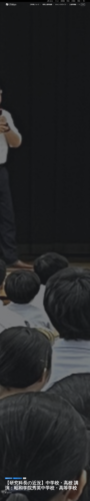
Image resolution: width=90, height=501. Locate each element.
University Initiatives (18, 478)
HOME (83, 4)
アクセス (57, 1)
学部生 (68, 1)
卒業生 (78, 1)
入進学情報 (72, 4)
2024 (24, 478)
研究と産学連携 (47, 4)
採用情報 (63, 1)
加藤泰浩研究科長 (8, 478)
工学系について (34, 4)
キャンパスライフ (60, 4)
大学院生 (73, 1)
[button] (79, 4)
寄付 (84, 1)
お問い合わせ (50, 1)
